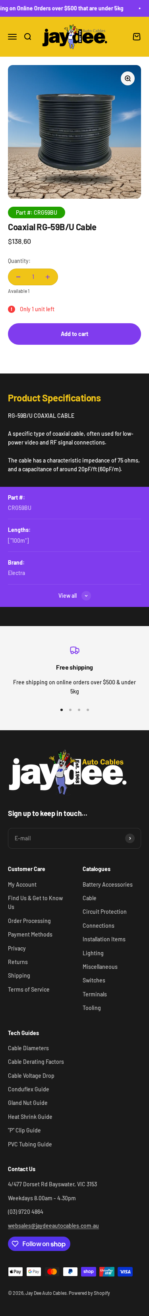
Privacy (17, 948)
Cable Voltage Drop (31, 1075)
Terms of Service (29, 989)
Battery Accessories (108, 884)
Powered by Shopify (89, 1293)
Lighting (93, 953)
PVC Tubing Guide (30, 1144)
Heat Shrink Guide (30, 1116)
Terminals (95, 994)
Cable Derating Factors (36, 1061)
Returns (18, 961)
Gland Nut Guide (28, 1102)
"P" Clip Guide (24, 1130)
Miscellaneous (100, 966)
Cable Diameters (28, 1048)
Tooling (92, 1007)
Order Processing (29, 920)
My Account (22, 884)
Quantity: (19, 260)
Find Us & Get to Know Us (35, 902)
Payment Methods (30, 934)
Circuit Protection (105, 911)
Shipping (19, 975)
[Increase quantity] (48, 277)
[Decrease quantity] (18, 277)
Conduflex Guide (28, 1089)
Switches (94, 980)
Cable (90, 898)
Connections (98, 925)
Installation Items (104, 939)
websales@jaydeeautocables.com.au (53, 1225)
